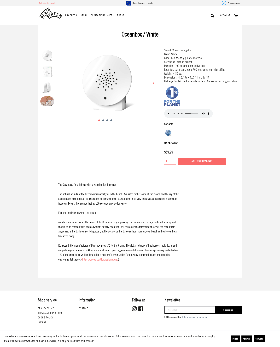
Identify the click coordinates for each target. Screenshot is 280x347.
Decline (235, 338)
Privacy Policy (46, 308)
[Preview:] (47, 56)
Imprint (42, 322)
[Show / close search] (212, 15)
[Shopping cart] (236, 15)
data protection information (195, 317)
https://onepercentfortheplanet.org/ (100, 259)
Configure (259, 338)
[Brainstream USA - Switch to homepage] (51, 13)
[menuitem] (71, 15)
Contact (83, 308)
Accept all (246, 338)
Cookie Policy (45, 317)
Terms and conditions (50, 313)
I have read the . (187, 317)
